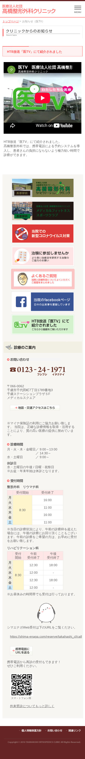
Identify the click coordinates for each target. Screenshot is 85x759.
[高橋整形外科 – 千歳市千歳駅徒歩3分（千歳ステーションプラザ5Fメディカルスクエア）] (29, 11)
